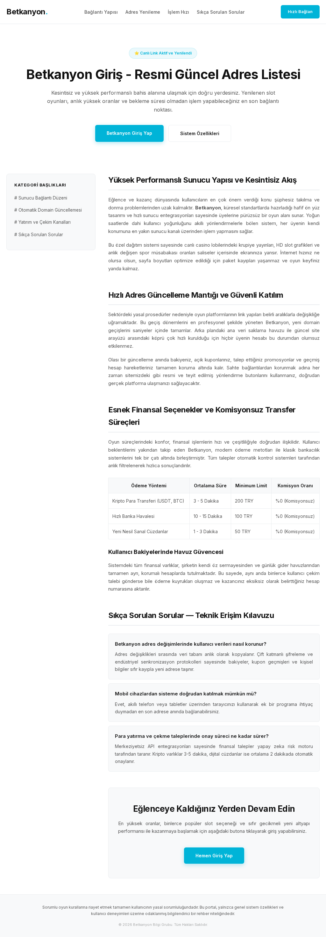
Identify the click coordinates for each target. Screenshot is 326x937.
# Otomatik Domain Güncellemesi (48, 210)
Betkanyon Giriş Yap (129, 133)
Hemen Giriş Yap (214, 855)
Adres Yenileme (142, 12)
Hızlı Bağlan (300, 11)
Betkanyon (27, 11)
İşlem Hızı (178, 12)
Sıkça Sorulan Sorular (220, 12)
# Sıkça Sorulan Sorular (38, 234)
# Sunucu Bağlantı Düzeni (40, 197)
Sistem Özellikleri (199, 133)
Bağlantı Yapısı (101, 12)
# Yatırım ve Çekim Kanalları (42, 222)
